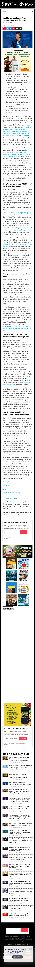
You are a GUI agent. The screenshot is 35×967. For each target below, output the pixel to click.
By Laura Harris (19, 869)
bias (14, 502)
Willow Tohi (14, 25)
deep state (25, 504)
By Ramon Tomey (19, 835)
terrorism (19, 506)
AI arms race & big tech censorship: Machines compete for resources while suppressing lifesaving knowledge (20, 758)
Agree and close (17, 957)
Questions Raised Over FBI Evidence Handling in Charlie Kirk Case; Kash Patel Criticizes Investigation (20, 791)
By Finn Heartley (19, 762)
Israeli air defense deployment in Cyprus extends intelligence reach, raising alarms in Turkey (20, 767)
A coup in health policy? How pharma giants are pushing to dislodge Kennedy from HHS (20, 891)
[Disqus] (17, 633)
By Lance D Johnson (19, 811)
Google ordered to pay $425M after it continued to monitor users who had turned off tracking (19, 849)
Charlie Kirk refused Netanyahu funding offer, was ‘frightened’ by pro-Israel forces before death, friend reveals (20, 799)
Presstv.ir (6, 485)
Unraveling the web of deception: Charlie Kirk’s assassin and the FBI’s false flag (20, 824)
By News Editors (18, 803)
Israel (4, 506)
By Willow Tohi (18, 786)
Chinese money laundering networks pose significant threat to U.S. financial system (20, 883)
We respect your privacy (23, 939)
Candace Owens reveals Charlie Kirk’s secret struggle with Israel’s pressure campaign (20, 808)
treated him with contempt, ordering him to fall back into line (17, 244)
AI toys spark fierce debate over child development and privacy (20, 907)
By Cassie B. (17, 820)
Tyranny (25, 506)
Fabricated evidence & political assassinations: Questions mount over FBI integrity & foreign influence (19, 776)
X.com (4, 489)
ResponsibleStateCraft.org (11, 492)
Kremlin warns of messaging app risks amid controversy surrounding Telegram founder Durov (20, 840)
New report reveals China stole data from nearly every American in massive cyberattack (20, 866)
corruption (17, 504)
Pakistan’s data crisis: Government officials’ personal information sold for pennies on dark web (20, 832)
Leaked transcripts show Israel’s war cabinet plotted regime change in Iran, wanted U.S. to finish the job (20, 816)
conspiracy (9, 504)
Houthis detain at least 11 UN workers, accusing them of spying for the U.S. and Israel (20, 874)
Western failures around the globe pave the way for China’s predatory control (20, 914)
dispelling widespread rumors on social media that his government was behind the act (17, 329)
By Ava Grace (18, 852)
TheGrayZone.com (8, 482)
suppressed (11, 506)
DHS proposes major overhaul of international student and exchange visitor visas (19, 900)
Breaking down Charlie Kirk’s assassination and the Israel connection (20, 783)
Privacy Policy (14, 953)
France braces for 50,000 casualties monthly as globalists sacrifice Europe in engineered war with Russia (20, 857)
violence (5, 508)
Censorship (20, 502)
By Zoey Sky (18, 771)
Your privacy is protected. (10, 537)
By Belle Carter (19, 844)
